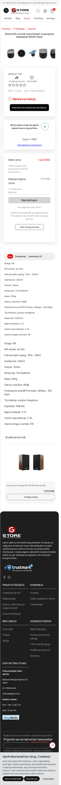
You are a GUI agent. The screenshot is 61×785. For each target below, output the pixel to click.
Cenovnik (8, 629)
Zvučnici (32, 29)
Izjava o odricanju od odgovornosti (13, 606)
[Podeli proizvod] (16, 77)
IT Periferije (19, 29)
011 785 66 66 (9, 2)
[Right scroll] (52, 53)
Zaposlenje (36, 604)
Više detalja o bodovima (29, 145)
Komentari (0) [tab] (35, 256)
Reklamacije (9, 598)
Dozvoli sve (31, 778)
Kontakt (8, 18)
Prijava (6, 634)
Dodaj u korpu (31, 497)
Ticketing (38, 18)
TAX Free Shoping (40, 644)
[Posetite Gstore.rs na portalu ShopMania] (11, 717)
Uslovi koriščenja (12, 613)
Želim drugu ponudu (29, 227)
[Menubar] (6, 10)
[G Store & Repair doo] (16, 11)
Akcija (27, 18)
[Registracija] (45, 11)
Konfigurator (53, 18)
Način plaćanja (38, 629)
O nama (34, 592)
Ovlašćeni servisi (12, 592)
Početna (6, 29)
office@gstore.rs (25, 2)
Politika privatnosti (40, 650)
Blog (18, 18)
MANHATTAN (15, 74)
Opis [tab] (10, 256)
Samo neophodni (13, 778)
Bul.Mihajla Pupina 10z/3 (45, 2)
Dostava (34, 655)
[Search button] (38, 11)
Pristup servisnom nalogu (40, 636)
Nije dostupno (29, 200)
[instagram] (9, 577)
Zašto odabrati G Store (42, 598)
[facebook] (4, 577)
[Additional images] (10, 53)
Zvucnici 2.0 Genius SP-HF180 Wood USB (26, 485)
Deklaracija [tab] (20, 256)
